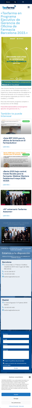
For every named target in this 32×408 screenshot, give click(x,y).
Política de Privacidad (13, 406)
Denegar (16, 398)
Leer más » (6, 147)
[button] (30, 377)
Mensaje (5, 350)
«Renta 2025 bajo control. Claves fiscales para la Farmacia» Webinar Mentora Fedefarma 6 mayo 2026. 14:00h (16, 176)
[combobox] (10, 2)
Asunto (5, 344)
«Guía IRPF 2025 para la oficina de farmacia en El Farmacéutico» (14, 140)
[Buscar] (16, 2)
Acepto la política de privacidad (14, 361)
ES (23, 2)
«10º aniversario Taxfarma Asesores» (15, 210)
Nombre (5, 334)
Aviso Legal (21, 406)
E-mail (5, 339)
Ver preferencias (16, 402)
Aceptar (16, 394)
